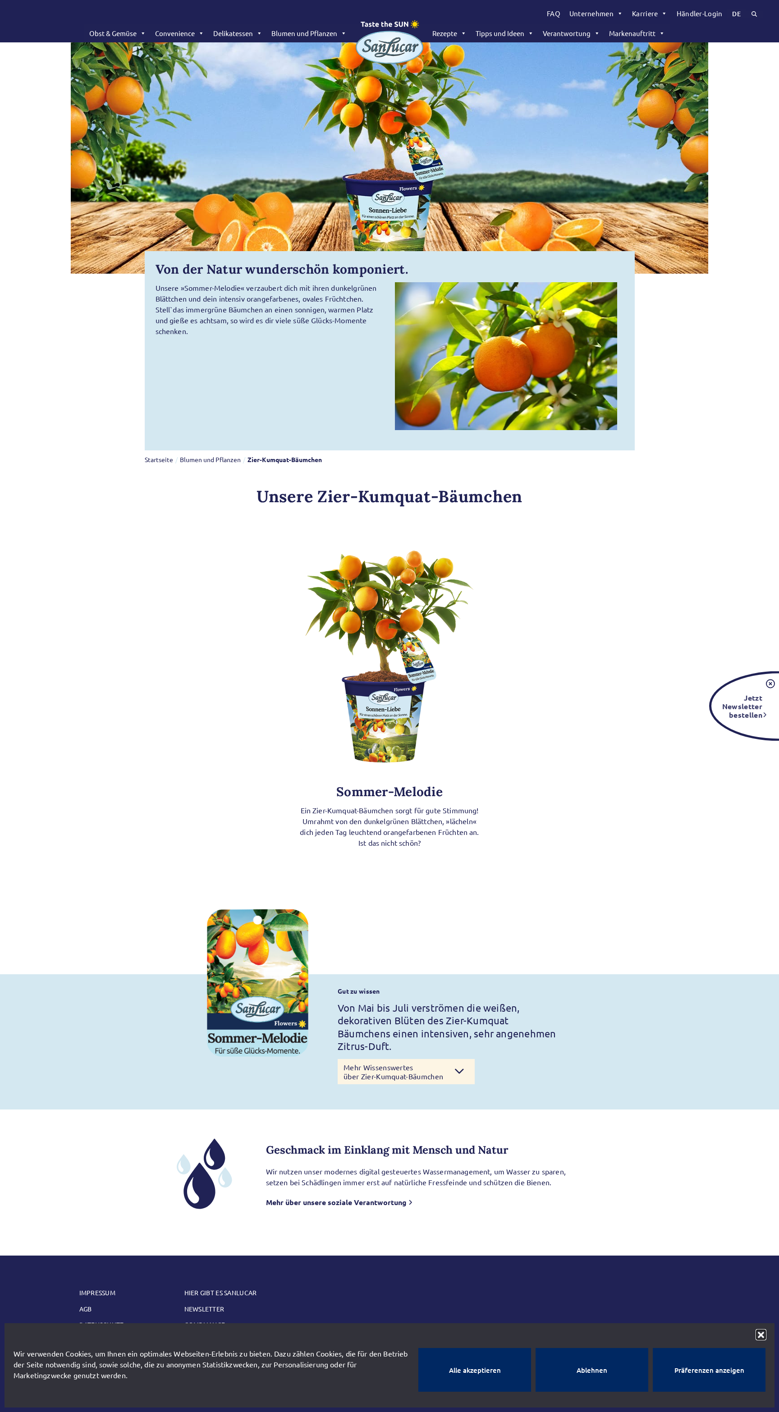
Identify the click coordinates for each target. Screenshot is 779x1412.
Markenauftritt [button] (632, 33)
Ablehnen (592, 1370)
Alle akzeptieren (475, 1370)
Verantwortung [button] (567, 33)
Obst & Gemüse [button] (113, 33)
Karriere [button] (645, 13)
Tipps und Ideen (500, 33)
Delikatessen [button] (233, 33)
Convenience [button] (175, 33)
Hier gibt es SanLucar (220, 1292)
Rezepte (444, 33)
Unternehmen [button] (591, 13)
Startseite (159, 459)
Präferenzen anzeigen (709, 1370)
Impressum (97, 1292)
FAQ (553, 13)
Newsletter (204, 1309)
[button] (760, 1334)
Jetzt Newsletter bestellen (742, 706)
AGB (85, 1309)
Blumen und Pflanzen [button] (304, 33)
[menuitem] (553, 14)
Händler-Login (700, 13)
